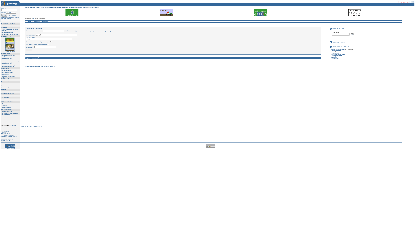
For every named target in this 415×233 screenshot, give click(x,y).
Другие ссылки (6, 107)
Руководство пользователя (10, 34)
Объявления (64, 7)
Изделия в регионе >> (339, 42)
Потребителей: (335, 53)
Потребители (5, 74)
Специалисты (78, 7)
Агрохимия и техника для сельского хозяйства (9, 65)
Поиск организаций (27, 126)
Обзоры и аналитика (7, 93)
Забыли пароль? (7, 111)
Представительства (7, 72)
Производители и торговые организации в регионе (40, 67)
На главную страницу (8, 23)
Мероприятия (48, 7)
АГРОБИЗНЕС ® (6, 36)
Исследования (95, 7)
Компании (5, 105)
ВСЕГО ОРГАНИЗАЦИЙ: (338, 49)
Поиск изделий (5, 53)
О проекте (4, 27)
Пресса (54, 7)
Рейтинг (3, 90)
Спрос (42, 7)
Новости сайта (6, 87)
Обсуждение (5, 97)
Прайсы (38, 7)
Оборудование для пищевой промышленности (10, 62)
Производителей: (336, 50)
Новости (58, 7)
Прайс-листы (5, 78)
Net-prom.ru (12, 125)
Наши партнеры (7, 103)
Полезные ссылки (7, 102)
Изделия (27, 7)
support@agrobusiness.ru (7, 139)
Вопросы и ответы (7, 32)
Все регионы (29, 18)
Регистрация (6, 114)
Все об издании (10, 52)
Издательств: (335, 58)
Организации (5, 68)
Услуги (4, 60)
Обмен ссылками (10, 148)
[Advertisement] (64, 72)
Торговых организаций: (338, 54)
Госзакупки (72, 7)
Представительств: (336, 55)
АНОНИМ (411, 2)
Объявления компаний (8, 84)
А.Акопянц (3, 132)
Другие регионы (40, 18)
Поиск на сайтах (87, 7)
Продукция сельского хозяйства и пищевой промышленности (8, 57)
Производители (6, 70)
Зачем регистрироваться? (10, 113)
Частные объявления (8, 86)
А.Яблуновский (5, 131)
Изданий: (334, 57)
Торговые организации (8, 76)
